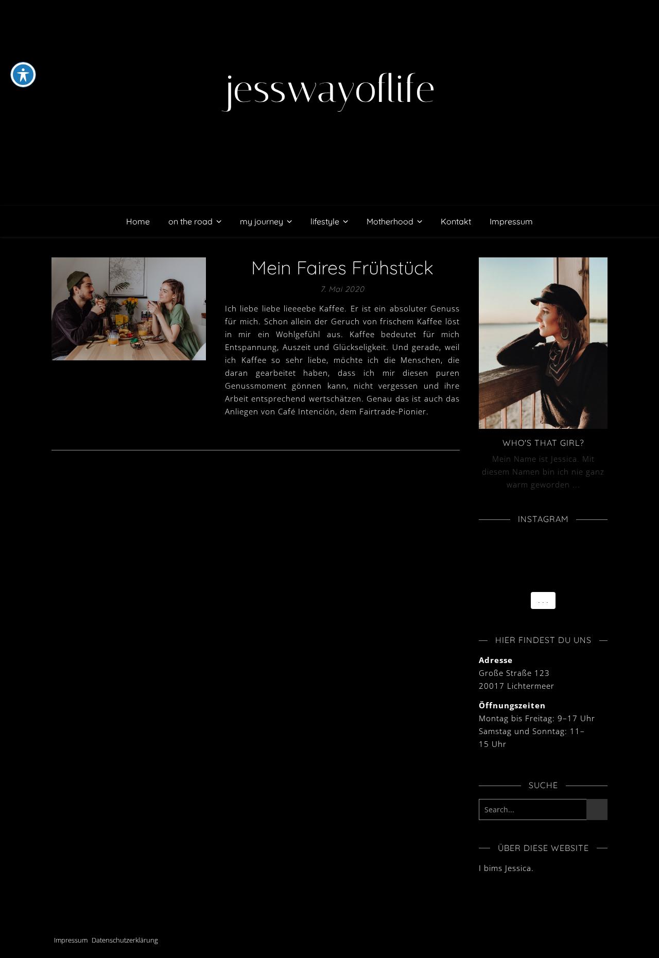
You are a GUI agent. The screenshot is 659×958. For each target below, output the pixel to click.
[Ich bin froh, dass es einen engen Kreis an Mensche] (485, 542)
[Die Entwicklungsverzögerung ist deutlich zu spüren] (573, 577)
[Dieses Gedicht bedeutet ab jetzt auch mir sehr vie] (529, 577)
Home (138, 221)
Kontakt (456, 221)
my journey (261, 221)
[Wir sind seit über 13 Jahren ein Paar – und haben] (573, 566)
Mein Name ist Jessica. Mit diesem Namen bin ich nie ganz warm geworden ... (543, 472)
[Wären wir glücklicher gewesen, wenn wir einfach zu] (485, 566)
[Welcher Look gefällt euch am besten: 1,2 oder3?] (529, 566)
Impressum (511, 221)
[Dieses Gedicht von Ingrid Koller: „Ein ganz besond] (485, 577)
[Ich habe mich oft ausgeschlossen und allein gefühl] (573, 554)
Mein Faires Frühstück (342, 267)
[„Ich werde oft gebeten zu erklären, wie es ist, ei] (573, 542)
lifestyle (324, 221)
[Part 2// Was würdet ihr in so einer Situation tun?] (529, 554)
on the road (190, 221)
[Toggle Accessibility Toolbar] (23, 74)
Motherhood (390, 221)
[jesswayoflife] (329, 103)
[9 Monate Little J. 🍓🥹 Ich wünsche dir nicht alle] (529, 542)
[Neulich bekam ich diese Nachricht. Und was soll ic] (485, 554)
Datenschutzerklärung (125, 940)
